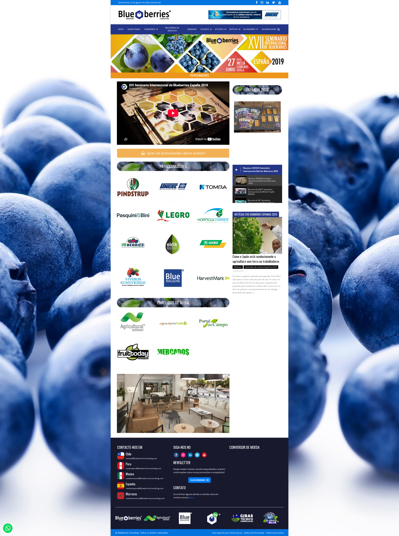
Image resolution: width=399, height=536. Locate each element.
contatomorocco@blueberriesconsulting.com (145, 498)
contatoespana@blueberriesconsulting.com (144, 488)
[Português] (175, 2)
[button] (236, 117)
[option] (257, 257)
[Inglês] (167, 2)
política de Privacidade (254, 533)
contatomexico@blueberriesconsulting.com (144, 478)
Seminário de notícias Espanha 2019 (261, 267)
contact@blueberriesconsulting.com (141, 458)
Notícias (237, 267)
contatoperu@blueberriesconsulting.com (143, 468)
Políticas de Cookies (275, 533)
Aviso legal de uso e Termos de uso (227, 533)
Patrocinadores (199, 75)
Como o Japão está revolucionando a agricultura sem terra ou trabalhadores (256, 259)
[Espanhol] (163, 2)
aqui (191, 497)
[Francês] (171, 2)
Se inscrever (199, 480)
